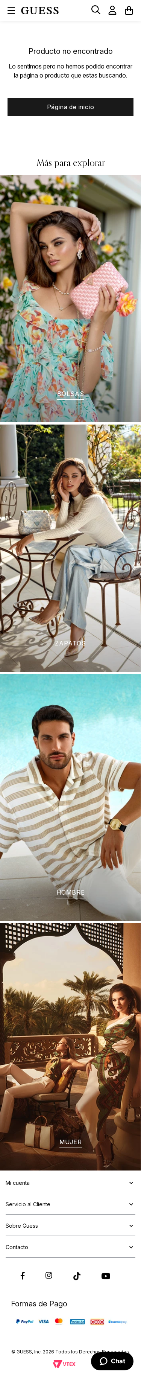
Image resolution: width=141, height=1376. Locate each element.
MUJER (70, 1142)
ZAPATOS (70, 643)
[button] (95, 10)
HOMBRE (70, 892)
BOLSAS (70, 393)
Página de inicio (70, 107)
